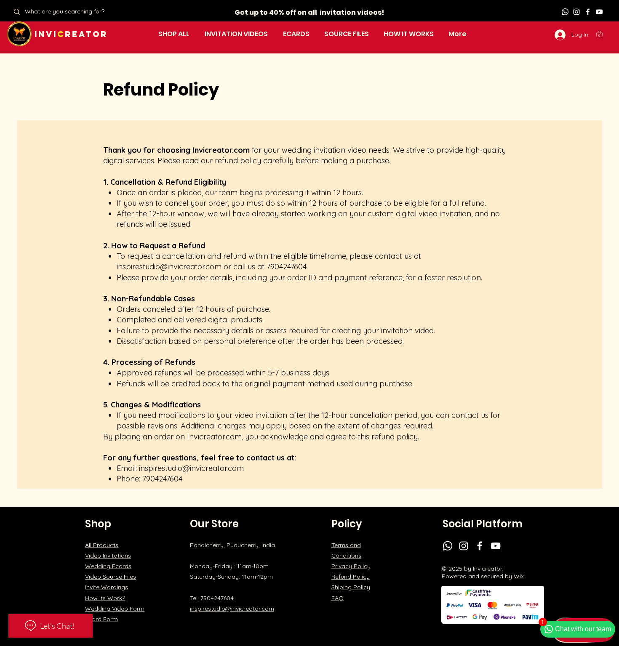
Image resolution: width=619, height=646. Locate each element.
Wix (519, 576)
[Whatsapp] (565, 12)
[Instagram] (576, 12)
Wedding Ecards (108, 566)
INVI (46, 34)
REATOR (86, 34)
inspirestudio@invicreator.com (169, 266)
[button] (599, 34)
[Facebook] (588, 12)
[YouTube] (599, 12)
